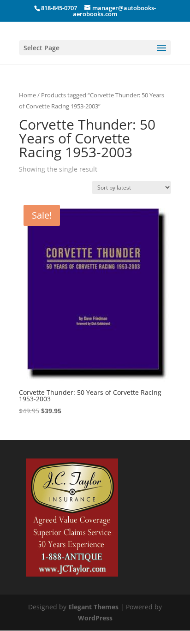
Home (27, 95)
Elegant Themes (93, 606)
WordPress (95, 617)
